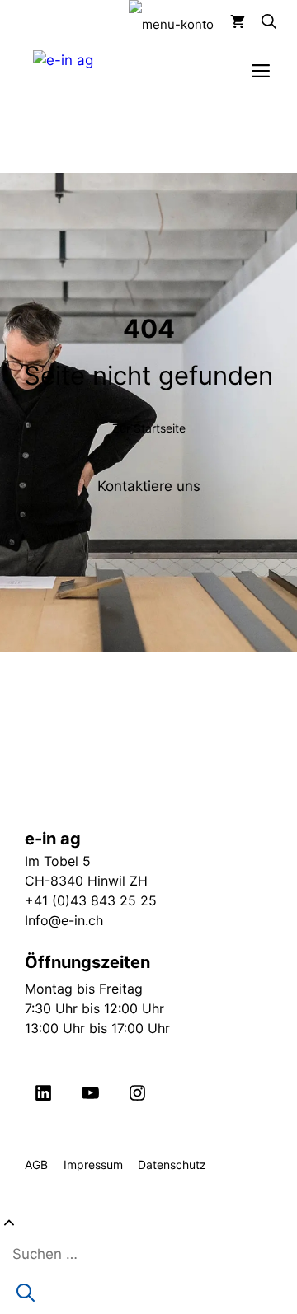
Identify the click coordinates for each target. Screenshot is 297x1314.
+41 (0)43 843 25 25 (91, 900)
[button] (260, 24)
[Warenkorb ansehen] (229, 24)
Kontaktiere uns (148, 486)
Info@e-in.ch (64, 920)
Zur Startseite (149, 428)
